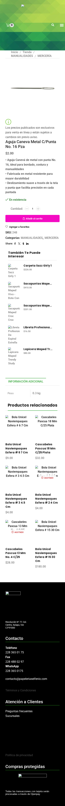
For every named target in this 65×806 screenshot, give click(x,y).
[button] (52, 25)
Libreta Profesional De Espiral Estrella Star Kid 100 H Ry (37, 327)
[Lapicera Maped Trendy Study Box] (14, 356)
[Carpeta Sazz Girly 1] (14, 271)
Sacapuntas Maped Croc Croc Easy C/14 (37, 305)
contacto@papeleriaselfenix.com (26, 679)
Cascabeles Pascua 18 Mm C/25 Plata (45, 448)
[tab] (25, 381)
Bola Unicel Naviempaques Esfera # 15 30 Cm (46, 555)
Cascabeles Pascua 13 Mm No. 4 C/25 (15, 553)
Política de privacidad (19, 755)
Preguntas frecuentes (18, 711)
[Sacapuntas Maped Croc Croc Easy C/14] (14, 313)
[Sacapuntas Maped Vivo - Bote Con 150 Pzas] (14, 291)
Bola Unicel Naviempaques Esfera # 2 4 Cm (46, 499)
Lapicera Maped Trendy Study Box (37, 349)
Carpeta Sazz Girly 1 (37, 265)
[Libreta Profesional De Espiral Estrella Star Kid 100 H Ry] (14, 335)
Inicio (14, 52)
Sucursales (12, 716)
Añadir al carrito (34, 218)
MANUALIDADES (22, 56)
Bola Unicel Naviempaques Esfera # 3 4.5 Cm (16, 501)
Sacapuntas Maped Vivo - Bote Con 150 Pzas (37, 283)
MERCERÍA (45, 56)
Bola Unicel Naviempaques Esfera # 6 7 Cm (16, 448)
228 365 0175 (14, 671)
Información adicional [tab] (25, 381)
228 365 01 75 (14, 652)
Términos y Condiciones (20, 690)
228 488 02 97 (14, 661)
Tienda (27, 52)
